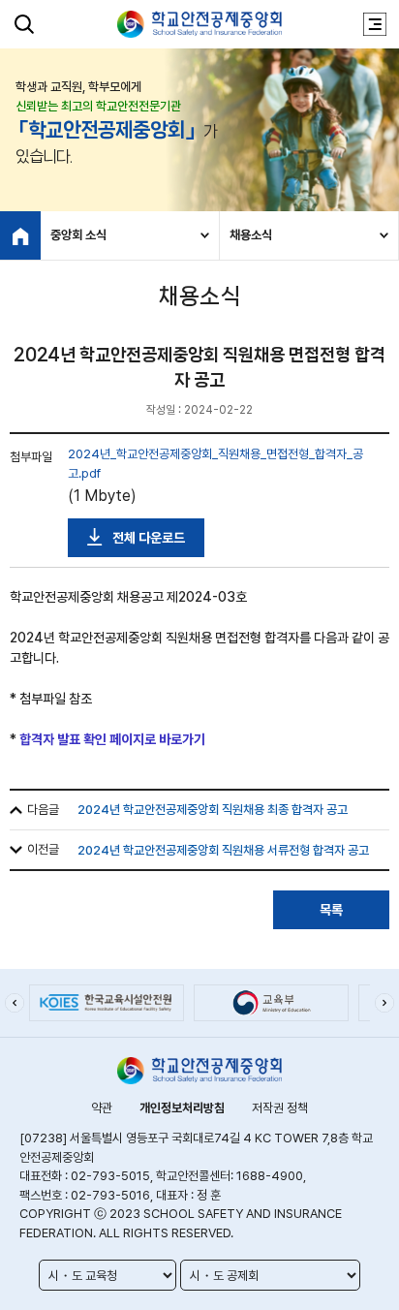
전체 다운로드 (148, 538)
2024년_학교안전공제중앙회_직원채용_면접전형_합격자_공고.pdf (215, 464)
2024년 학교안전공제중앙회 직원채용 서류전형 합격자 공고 (223, 850)
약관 (101, 1108)
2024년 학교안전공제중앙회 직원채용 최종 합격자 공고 (212, 809)
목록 (331, 910)
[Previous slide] (14, 1003)
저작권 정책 (280, 1108)
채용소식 (251, 235)
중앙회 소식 (78, 235)
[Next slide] (384, 1003)
